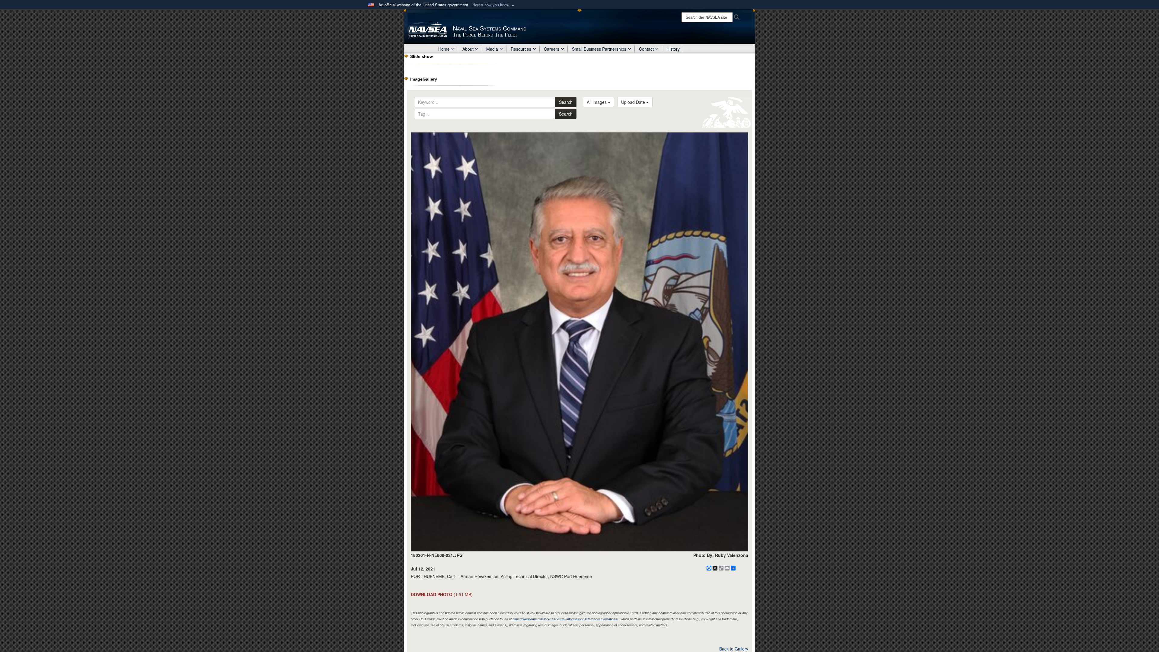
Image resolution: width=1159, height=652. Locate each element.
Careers (551, 49)
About (468, 49)
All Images (597, 102)
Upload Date (633, 102)
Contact (646, 49)
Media (492, 49)
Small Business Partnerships (599, 49)
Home (444, 49)
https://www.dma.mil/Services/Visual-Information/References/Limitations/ (565, 619)
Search (566, 102)
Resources (521, 49)
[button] (494, 5)
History (673, 49)
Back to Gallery (733, 649)
